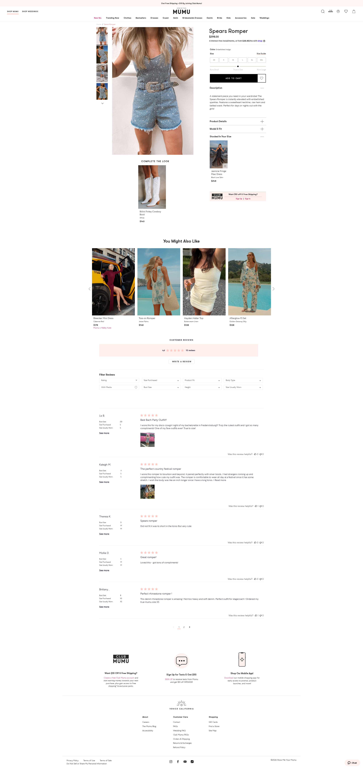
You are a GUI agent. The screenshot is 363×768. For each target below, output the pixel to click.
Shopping (213, 717)
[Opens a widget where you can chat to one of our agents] (352, 763)
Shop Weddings (30, 11)
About (145, 717)
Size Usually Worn (106, 428)
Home (98, 24)
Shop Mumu (13, 11)
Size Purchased (105, 425)
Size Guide (261, 54)
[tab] (102, 36)
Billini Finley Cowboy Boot (150, 213)
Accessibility (147, 730)
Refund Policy (179, 747)
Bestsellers (141, 18)
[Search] (323, 11)
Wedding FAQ (179, 730)
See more (104, 433)
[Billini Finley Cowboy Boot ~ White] (152, 187)
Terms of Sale (106, 760)
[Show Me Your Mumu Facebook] (178, 762)
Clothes (127, 18)
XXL (261, 60)
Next (103, 103)
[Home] (181, 11)
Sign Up (239, 199)
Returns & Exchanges (182, 743)
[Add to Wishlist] (261, 78)
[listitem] (238, 102)
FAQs (175, 726)
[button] (119, 380)
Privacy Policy (73, 760)
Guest (166, 18)
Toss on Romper (147, 318)
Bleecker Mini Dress (103, 318)
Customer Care (180, 717)
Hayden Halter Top (193, 318)
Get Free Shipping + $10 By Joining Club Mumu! (181, 3)
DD (121, 422)
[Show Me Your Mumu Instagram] (170, 762)
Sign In (247, 199)
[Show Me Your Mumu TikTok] (192, 762)
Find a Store (214, 726)
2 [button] (183, 627)
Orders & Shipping (181, 739)
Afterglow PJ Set (238, 318)
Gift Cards (213, 722)
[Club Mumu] (330, 11)
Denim (210, 18)
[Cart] (354, 11)
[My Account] (338, 11)
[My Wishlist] (346, 11)
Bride (219, 18)
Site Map (213, 730)
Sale (253, 18)
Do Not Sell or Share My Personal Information (87, 763)
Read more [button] (220, 480)
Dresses (154, 18)
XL (252, 60)
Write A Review (182, 361)
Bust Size (102, 422)
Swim (175, 18)
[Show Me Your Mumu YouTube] (185, 762)
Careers (145, 722)
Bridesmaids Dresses (192, 18)
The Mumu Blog (149, 726)
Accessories (240, 18)
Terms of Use (89, 760)
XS (214, 60)
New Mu (97, 18)
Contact (176, 722)
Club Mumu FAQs (181, 734)
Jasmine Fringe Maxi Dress (218, 173)
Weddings (264, 18)
